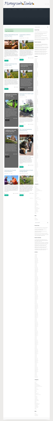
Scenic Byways (36, 207)
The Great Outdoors (37, 404)
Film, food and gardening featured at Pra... (25, 130)
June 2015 (36, 355)
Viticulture (36, 213)
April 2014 (36, 170)
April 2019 (36, 320)
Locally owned (36, 203)
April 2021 (36, 302)
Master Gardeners (37, 204)
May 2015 (36, 160)
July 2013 (36, 177)
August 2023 (36, 281)
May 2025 (36, 265)
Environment (36, 388)
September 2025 (36, 262)
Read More (6, 60)
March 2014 (36, 171)
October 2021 (36, 102)
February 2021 (36, 108)
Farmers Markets (15, 9)
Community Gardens (23, 193)
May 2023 (36, 283)
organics (36, 401)
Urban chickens (36, 407)
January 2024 (36, 277)
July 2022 (36, 95)
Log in (35, 217)
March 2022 (36, 98)
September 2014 (36, 166)
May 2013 (36, 374)
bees (35, 382)
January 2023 (36, 286)
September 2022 (36, 289)
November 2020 (36, 110)
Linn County (36, 397)
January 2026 (36, 259)
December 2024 (36, 73)
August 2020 (36, 308)
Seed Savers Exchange (37, 403)
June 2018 (36, 132)
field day (36, 194)
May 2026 (36, 256)
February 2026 (36, 258)
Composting (36, 191)
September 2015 (36, 157)
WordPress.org (36, 415)
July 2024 (36, 77)
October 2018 (36, 129)
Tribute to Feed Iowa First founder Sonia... (10, 64)
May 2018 (36, 133)
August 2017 (36, 140)
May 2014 (36, 169)
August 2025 (36, 67)
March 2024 (36, 80)
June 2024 (36, 78)
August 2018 (36, 326)
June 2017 (36, 141)
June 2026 (36, 255)
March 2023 (36, 89)
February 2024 (36, 81)
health (35, 196)
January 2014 (36, 172)
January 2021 (36, 109)
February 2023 (36, 90)
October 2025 (36, 261)
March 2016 (36, 348)
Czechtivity (9, 9)
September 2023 (36, 280)
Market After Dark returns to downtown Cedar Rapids (41, 37)
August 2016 (36, 149)
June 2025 (36, 264)
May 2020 (36, 115)
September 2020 (36, 112)
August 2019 (36, 317)
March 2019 (36, 321)
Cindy (11, 133)
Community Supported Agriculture (38, 190)
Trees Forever (36, 209)
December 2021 (36, 296)
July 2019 (36, 318)
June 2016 (36, 346)
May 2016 (36, 151)
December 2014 (36, 164)
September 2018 (36, 130)
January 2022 (36, 295)
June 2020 (36, 114)
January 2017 (36, 145)
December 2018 (36, 323)
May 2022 (36, 292)
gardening (36, 391)
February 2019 (36, 126)
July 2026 (36, 59)
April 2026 (36, 61)
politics (35, 206)
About (5, 9)
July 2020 (36, 113)
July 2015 (36, 354)
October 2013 (36, 370)
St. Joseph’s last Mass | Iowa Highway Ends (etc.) (40, 239)
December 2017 (36, 137)
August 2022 (36, 290)
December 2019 (36, 314)
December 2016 (36, 146)
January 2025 (36, 268)
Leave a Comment (31, 124)
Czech (35, 192)
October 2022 (36, 93)
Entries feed (36, 218)
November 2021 (36, 101)
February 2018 (36, 135)
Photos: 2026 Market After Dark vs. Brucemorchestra (41, 227)
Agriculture (22, 87)
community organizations (23, 124)
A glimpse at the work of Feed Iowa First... (10, 131)
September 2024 (36, 271)
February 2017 (36, 144)
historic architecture (37, 197)
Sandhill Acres (41, 9)
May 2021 (36, 106)
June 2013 (36, 373)
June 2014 (36, 364)
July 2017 (36, 336)
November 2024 (36, 74)
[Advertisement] (27, 17)
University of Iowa (36, 406)
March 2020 (36, 312)
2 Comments (31, 87)
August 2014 (36, 167)
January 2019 (36, 127)
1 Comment (16, 118)
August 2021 (36, 299)
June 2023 (36, 87)
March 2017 (36, 339)
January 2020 (36, 118)
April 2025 (36, 70)
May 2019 (36, 124)
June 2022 (36, 96)
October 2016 (36, 343)
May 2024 (36, 274)
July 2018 (36, 327)
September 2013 (36, 371)
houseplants (36, 198)
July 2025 (36, 68)
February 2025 (36, 267)
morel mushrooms (37, 400)
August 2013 (36, 176)
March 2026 (36, 62)
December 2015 (36, 155)
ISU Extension (36, 201)
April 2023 (36, 284)
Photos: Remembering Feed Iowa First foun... (11, 35)
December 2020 (36, 305)
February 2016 (36, 349)
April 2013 (36, 179)
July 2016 (36, 345)
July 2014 (36, 168)
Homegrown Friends (27, 9)
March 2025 (36, 71)
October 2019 (36, 120)
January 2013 (36, 377)
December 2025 (36, 64)
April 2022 (36, 293)
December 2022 (36, 287)
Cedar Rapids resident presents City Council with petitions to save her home (41, 36)
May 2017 (36, 142)
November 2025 (36, 65)
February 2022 (36, 99)
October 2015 (36, 352)
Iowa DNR (36, 200)
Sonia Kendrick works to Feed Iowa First (26, 65)
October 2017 (36, 138)
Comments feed (36, 219)
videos (35, 212)
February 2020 (36, 117)
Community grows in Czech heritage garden (26, 171)
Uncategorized (36, 210)
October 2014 (36, 361)
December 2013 (36, 173)
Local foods (7, 118)
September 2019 (36, 121)
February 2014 (36, 367)
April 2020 (36, 311)
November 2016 (36, 342)
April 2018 (36, 329)
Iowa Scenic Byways (34, 9)
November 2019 (36, 315)
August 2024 (36, 76)
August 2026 (36, 58)
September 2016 (36, 148)
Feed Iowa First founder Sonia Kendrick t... (10, 171)
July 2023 (36, 86)
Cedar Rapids (36, 188)
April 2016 (36, 152)
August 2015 (36, 158)
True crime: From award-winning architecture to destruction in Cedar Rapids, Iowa (41, 33)
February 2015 (36, 358)
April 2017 (36, 143)
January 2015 (36, 163)
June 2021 (36, 105)
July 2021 (36, 104)
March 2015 (36, 357)
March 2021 (36, 107)
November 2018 (36, 324)
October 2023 (36, 84)
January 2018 (36, 136)
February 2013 (36, 376)
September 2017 (36, 139)
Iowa (35, 395)
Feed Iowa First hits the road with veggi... (11, 95)
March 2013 (36, 180)
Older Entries (31, 198)
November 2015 (36, 351)
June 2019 (36, 123)
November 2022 (36, 92)
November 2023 (36, 83)
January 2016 (36, 154)
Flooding (36, 195)
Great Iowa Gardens (21, 9)
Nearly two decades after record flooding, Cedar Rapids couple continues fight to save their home (41, 39)
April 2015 (36, 161)
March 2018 (36, 330)
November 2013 (36, 174)
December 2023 (36, 82)
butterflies (36, 187)
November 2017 (36, 333)
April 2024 (36, 79)
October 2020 (36, 111)
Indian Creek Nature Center (38, 394)
